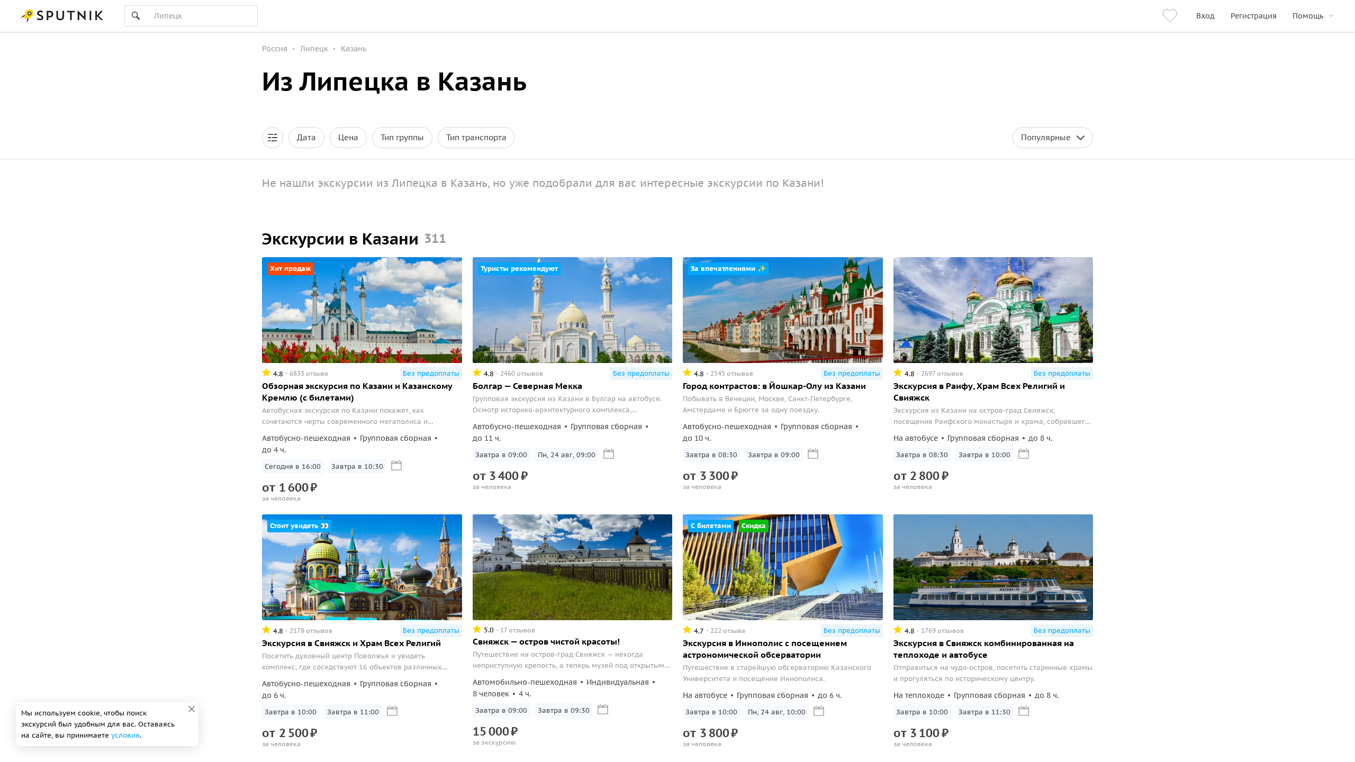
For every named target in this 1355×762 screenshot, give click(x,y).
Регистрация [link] (1254, 16)
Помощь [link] (1308, 16)
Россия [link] (274, 48)
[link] (1171, 15)
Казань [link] (353, 48)
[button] (272, 137)
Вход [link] (1205, 16)
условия (125, 735)
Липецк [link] (314, 48)
